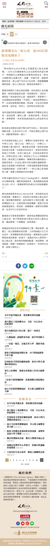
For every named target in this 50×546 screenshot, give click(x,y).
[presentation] (5, 42)
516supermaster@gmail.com (25, 511)
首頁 (4, 21)
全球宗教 (10, 21)
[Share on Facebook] (18, 267)
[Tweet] (25, 267)
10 (37, 460)
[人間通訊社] (25, 4)
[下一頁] (42, 460)
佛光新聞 (19, 21)
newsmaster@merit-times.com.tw (25, 527)
